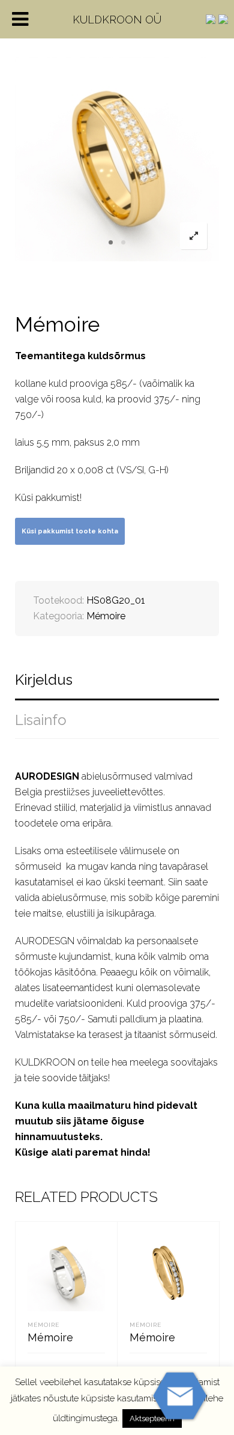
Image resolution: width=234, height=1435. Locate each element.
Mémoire (105, 616)
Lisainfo (41, 719)
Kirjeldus (44, 679)
